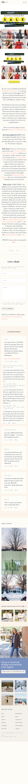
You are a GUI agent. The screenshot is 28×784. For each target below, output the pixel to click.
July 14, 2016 (7, 384)
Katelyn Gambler (9, 736)
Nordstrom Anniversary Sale (17, 130)
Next (18, 250)
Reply (16, 361)
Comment (5, 287)
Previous (11, 250)
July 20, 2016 (7, 405)
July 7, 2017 (7, 423)
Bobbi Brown (13, 235)
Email (5, 280)
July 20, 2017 (8, 507)
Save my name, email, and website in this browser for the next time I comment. (15, 303)
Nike (21, 222)
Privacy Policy (19, 732)
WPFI (15, 736)
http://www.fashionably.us (12, 359)
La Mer (23, 235)
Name (5, 273)
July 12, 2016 (8, 361)
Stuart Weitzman (15, 219)
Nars (6, 235)
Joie (7, 222)
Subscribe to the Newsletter (13, 671)
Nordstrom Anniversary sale (10, 91)
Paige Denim (13, 222)
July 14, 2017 (8, 440)
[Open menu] (26, 2)
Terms (2, 734)
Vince (7, 219)
